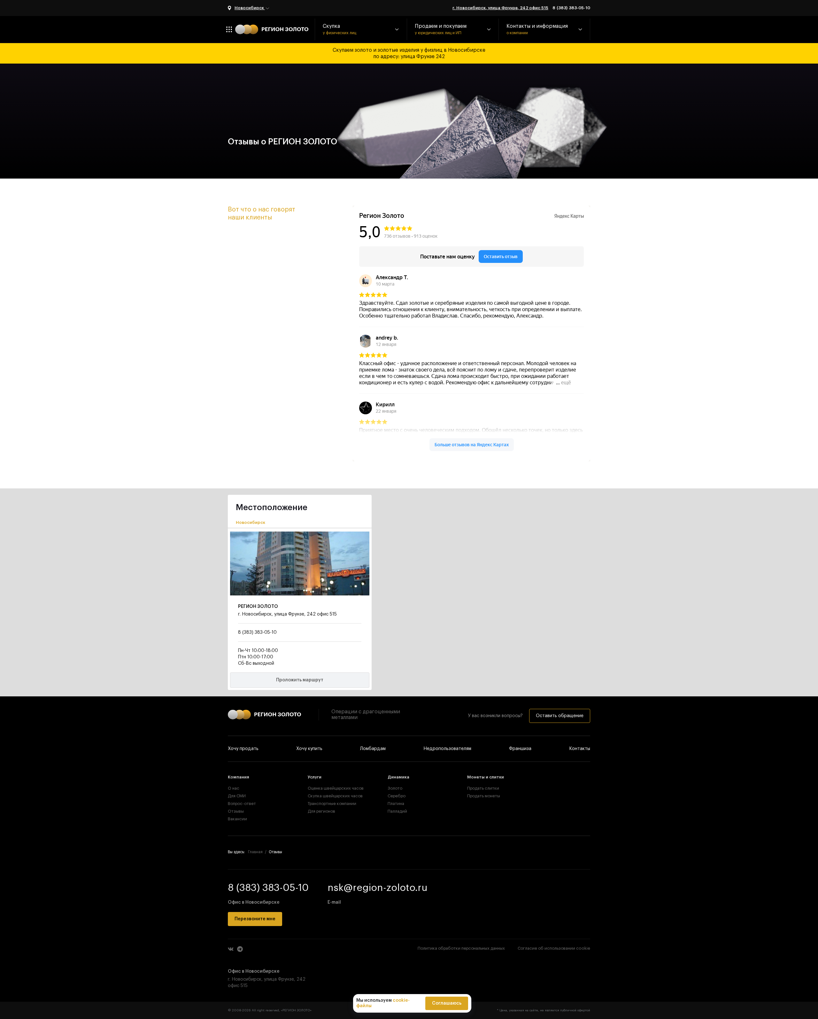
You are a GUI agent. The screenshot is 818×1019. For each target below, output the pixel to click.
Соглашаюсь (446, 1003)
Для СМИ (237, 796)
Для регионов (321, 811)
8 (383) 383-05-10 (571, 8)
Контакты (579, 749)
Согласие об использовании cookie (554, 948)
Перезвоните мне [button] (255, 919)
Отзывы (236, 811)
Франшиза (520, 749)
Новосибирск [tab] (250, 522)
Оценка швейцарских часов (329, 788)
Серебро (396, 796)
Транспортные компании (329, 803)
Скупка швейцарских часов (329, 796)
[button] (360, 29)
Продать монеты (483, 796)
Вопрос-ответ (242, 803)
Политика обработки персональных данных (461, 948)
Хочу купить (309, 749)
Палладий (397, 811)
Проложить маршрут (299, 680)
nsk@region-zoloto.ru (378, 888)
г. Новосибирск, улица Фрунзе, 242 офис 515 (500, 8)
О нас (233, 788)
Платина (396, 803)
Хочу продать (243, 749)
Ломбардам (373, 749)
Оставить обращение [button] (559, 716)
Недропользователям (447, 749)
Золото (395, 788)
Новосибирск (250, 8)
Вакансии (237, 819)
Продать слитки (483, 788)
